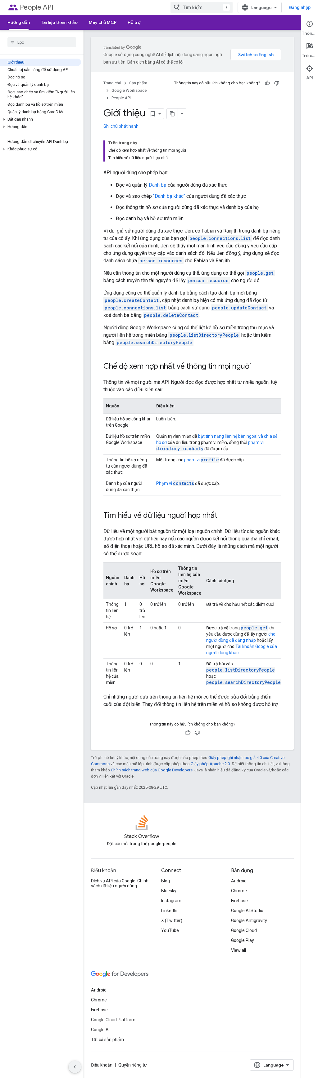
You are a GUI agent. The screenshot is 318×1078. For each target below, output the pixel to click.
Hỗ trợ (134, 22)
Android (239, 880)
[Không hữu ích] (276, 83)
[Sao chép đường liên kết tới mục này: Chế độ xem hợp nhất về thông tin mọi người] (257, 366)
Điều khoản (101, 1064)
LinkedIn (169, 910)
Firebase (239, 900)
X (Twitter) (171, 920)
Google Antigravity (249, 920)
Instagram (171, 900)
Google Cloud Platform (113, 1019)
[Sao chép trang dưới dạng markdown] (172, 114)
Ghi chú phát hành (121, 126)
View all (238, 950)
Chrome (239, 890)
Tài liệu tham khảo (59, 22)
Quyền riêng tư (132, 1064)
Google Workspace (129, 90)
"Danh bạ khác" (169, 196)
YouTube (170, 930)
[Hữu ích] (267, 83)
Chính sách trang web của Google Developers (152, 770)
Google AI (100, 1029)
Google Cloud (244, 930)
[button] (40, 119)
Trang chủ (112, 83)
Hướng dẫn (18, 22)
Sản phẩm (138, 83)
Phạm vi (175, 483)
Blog (165, 880)
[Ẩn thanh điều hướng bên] (75, 1067)
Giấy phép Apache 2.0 (210, 763)
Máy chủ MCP (102, 22)
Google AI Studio (247, 910)
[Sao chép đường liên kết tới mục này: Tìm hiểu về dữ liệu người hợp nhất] (223, 516)
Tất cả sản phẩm (107, 1039)
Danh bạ (157, 185)
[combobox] (201, 7)
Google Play (242, 940)
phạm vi (201, 459)
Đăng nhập (300, 7)
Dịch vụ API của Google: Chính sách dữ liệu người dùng (119, 883)
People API (36, 7)
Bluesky (168, 890)
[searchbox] (41, 42)
